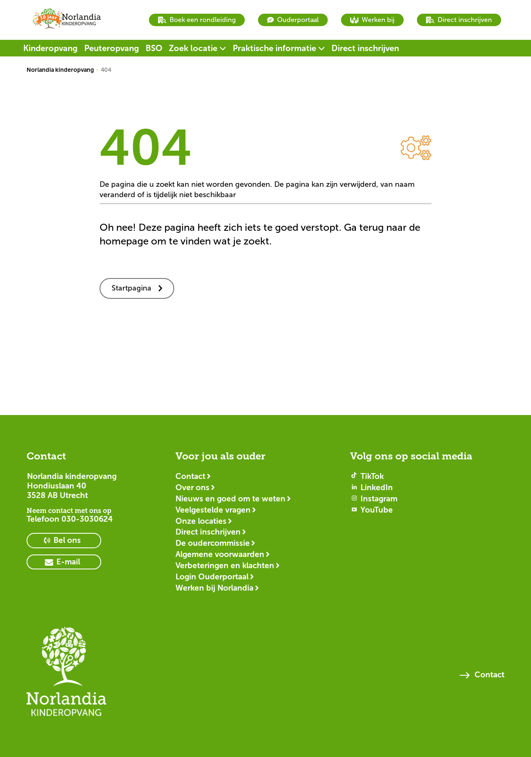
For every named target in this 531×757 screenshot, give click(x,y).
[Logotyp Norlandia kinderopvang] (66, 675)
